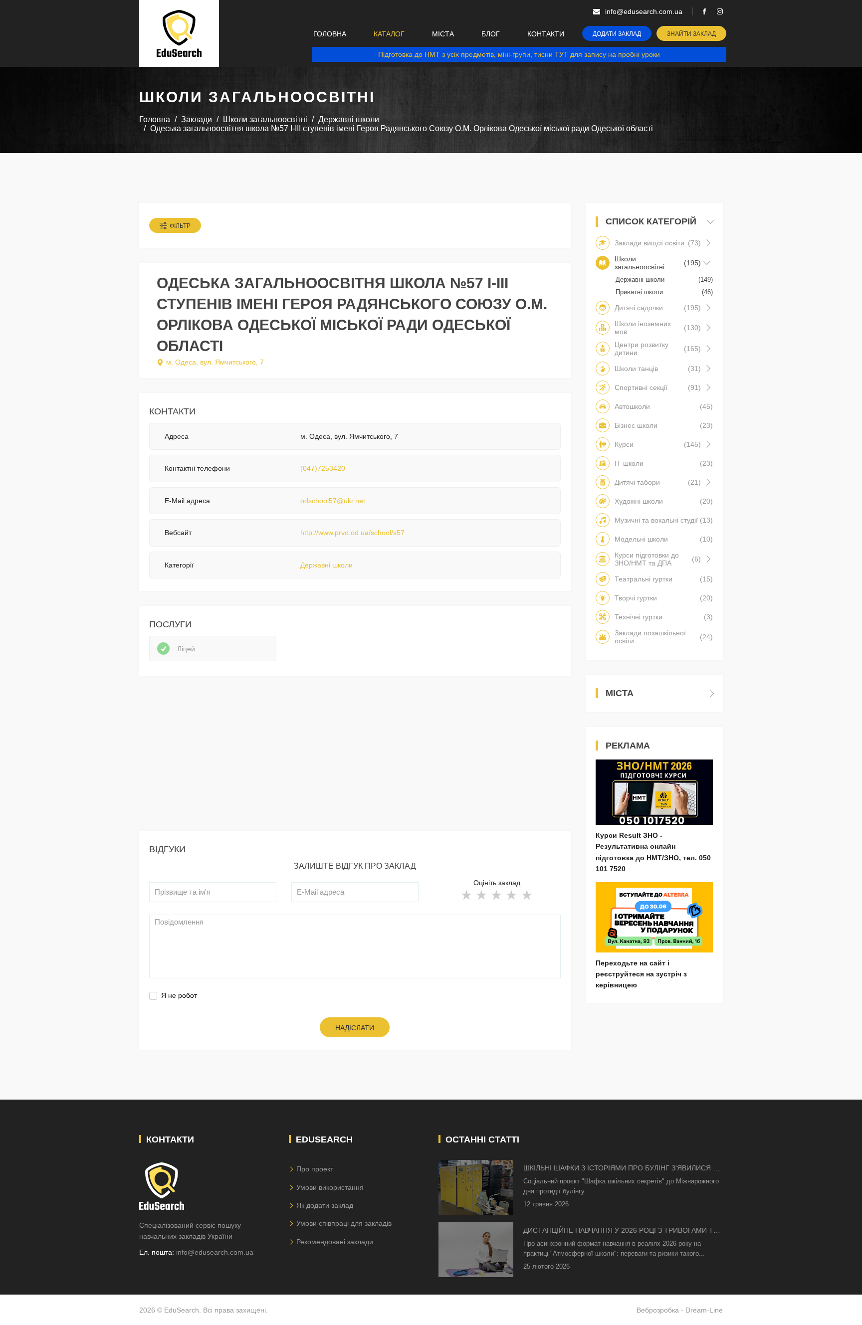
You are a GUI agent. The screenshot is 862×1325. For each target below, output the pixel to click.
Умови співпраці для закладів (344, 1223)
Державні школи (326, 565)
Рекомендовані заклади (334, 1242)
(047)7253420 (322, 468)
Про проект (314, 1169)
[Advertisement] (355, 761)
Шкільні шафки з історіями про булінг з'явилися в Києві (620, 1168)
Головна (329, 34)
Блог (490, 34)
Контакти (545, 34)
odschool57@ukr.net (332, 501)
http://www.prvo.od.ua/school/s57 (352, 533)
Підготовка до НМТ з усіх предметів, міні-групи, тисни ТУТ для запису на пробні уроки (519, 54)
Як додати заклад (324, 1205)
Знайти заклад (691, 33)
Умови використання (330, 1187)
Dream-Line (704, 1310)
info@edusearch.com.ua (214, 1252)
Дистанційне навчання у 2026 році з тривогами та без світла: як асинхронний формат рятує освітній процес (620, 1231)
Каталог (389, 34)
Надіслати (354, 1028)
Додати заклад (617, 33)
